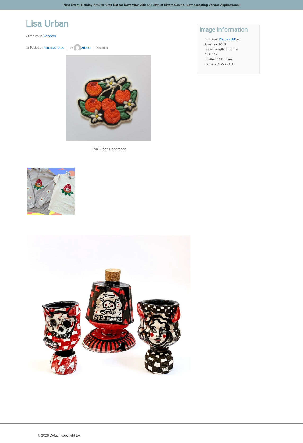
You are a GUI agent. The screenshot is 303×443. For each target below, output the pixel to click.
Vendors (49, 36)
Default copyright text (65, 435)
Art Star (86, 48)
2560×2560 (227, 39)
